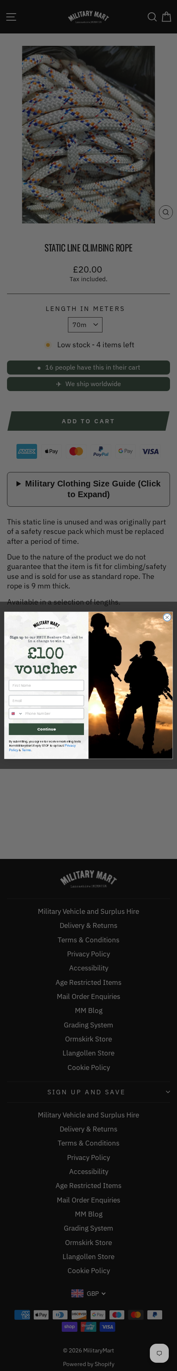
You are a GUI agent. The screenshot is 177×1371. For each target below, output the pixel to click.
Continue (46, 729)
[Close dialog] (167, 617)
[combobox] (16, 714)
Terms (26, 750)
